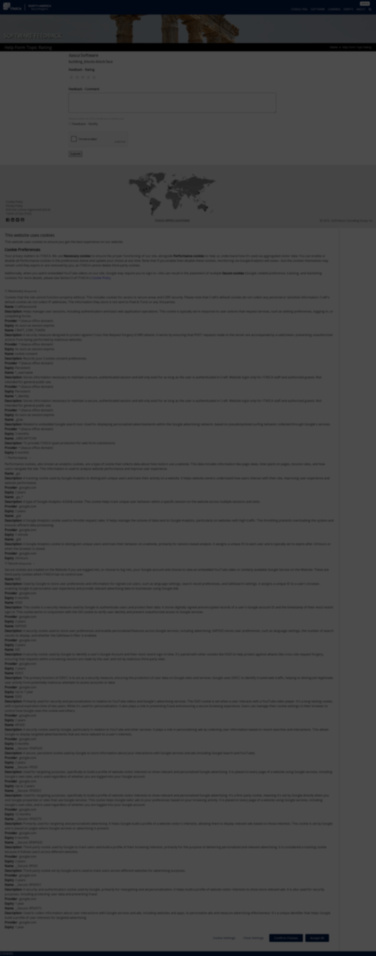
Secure (19, 563)
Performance (17, 458)
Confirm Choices (286, 938)
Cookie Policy (101, 278)
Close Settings (253, 938)
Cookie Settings (224, 938)
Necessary (22, 291)
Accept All (317, 938)
